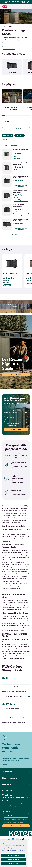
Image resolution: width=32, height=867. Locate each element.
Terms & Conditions (11, 425)
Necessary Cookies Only (13, 859)
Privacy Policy (7, 820)
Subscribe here (9, 1)
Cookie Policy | (13, 850)
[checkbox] (7, 122)
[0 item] (25, 7)
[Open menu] (29, 6)
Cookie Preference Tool (13, 855)
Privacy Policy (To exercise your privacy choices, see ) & (16, 423)
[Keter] (5, 6)
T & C (23, 2)
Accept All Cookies (13, 863)
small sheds (21, 607)
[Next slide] (29, 122)
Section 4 (15, 423)
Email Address (6, 811)
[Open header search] (17, 7)
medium (12, 607)
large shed (21, 602)
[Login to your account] (21, 7)
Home (3, 26)
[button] (16, 821)
